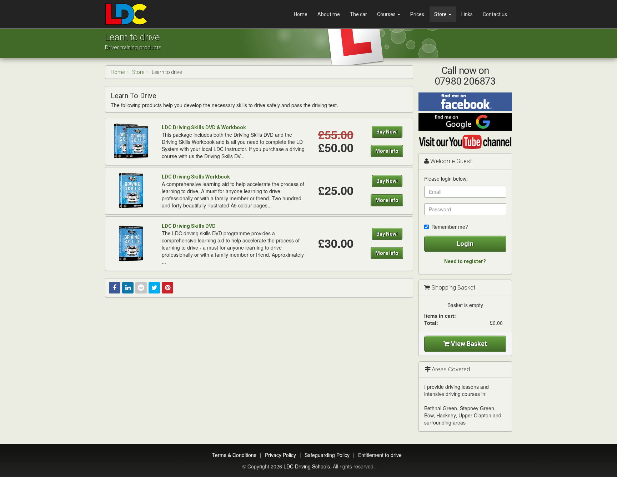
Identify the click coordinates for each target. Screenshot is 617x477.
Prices (417, 14)
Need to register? (465, 261)
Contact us (495, 14)
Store (441, 14)
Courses (387, 14)
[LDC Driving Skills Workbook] (131, 190)
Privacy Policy (280, 454)
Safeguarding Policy (327, 454)
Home (300, 14)
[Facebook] (114, 287)
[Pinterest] (167, 287)
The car (358, 14)
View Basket (468, 343)
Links (467, 14)
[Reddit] (141, 287)
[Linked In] (128, 287)
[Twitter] (154, 287)
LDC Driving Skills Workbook (196, 177)
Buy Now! (387, 132)
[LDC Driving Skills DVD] (131, 243)
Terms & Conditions (234, 454)
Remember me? (449, 226)
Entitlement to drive (380, 454)
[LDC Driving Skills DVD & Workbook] (131, 141)
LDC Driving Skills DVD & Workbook (204, 127)
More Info (386, 151)
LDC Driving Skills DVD (189, 226)
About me (328, 14)
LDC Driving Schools (307, 466)
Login (465, 243)
